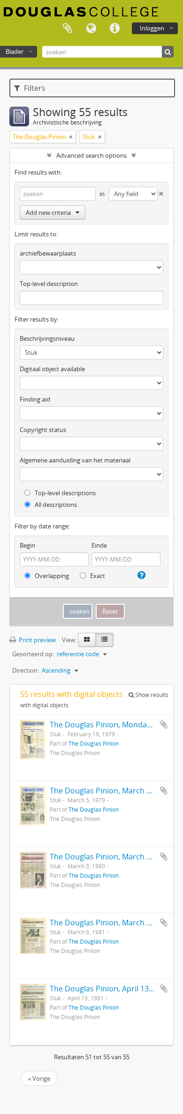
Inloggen (152, 28)
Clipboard (67, 28)
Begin (27, 545)
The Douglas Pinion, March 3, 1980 (110, 856)
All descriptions (55, 504)
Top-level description (49, 283)
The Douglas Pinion (94, 743)
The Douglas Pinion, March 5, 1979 (110, 790)
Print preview (36, 640)
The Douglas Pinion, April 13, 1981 (109, 988)
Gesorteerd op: (33, 654)
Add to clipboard (163, 724)
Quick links (114, 28)
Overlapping (51, 576)
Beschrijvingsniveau (47, 338)
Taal (91, 28)
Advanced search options (91, 155)
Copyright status (43, 429)
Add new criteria (48, 212)
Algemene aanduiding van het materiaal (75, 460)
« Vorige (39, 1078)
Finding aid (35, 399)
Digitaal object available (52, 369)
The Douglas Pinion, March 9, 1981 (110, 922)
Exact (97, 576)
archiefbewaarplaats (48, 253)
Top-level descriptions (64, 493)
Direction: (25, 670)
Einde (99, 545)
